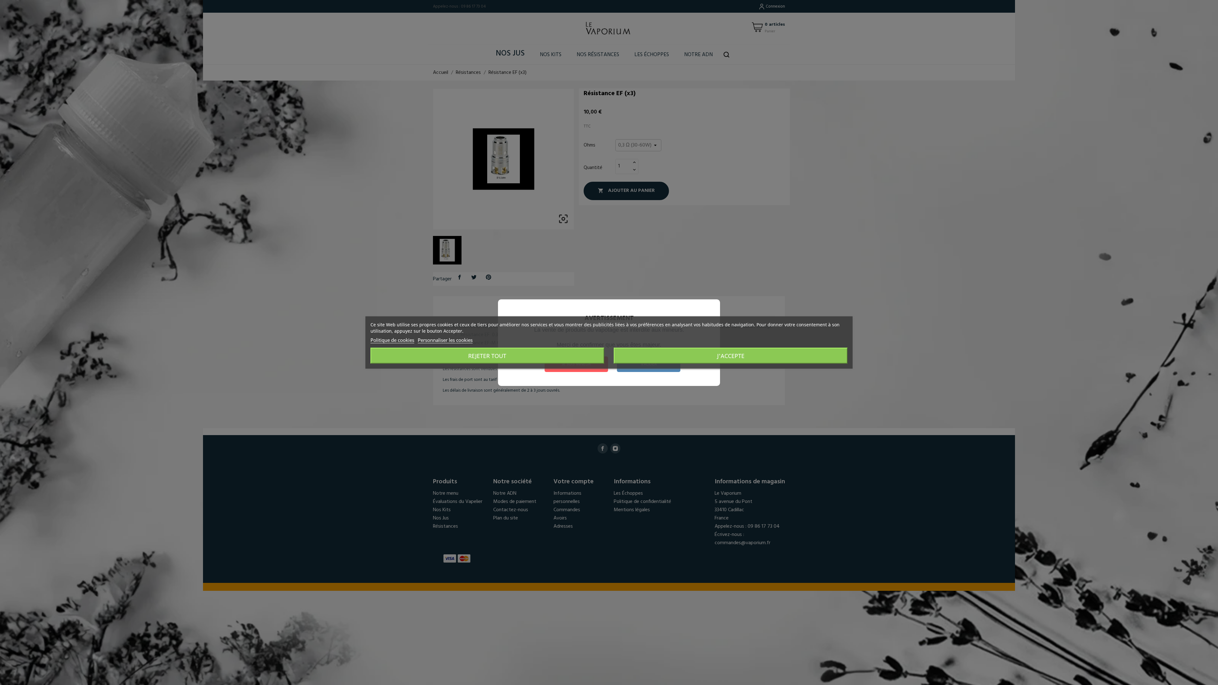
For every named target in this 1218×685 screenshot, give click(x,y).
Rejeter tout (487, 356)
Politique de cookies (392, 340)
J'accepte (730, 356)
